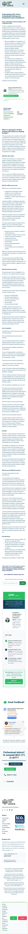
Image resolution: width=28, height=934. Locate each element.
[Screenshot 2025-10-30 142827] (19, 828)
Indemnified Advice (15, 764)
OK (13, 918)
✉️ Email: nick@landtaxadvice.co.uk (14, 681)
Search (22, 583)
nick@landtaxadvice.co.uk (10, 861)
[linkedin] (9, 809)
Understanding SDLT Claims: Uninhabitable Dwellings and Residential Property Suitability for (8, 115)
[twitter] (4, 809)
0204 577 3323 (10, 775)
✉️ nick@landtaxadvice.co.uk (11, 95)
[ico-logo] (19, 814)
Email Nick (9, 781)
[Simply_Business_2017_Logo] (19, 824)
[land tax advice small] (8, 2)
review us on (11, 717)
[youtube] (11, 809)
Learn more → (6, 100)
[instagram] (7, 809)
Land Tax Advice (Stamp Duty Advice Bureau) (15, 709)
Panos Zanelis (12, 722)
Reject (22, 918)
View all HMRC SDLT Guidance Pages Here (14, 574)
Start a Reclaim (10, 769)
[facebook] (2, 809)
